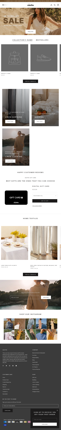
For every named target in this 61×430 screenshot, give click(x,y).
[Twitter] (6, 365)
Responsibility (35, 357)
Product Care (6, 379)
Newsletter (5, 394)
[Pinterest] (12, 365)
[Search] (54, 5)
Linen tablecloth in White (9, 265)
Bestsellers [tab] (42, 40)
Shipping (5, 384)
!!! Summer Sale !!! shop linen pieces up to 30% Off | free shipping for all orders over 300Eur (30, 0)
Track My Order (6, 389)
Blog (33, 360)
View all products (30, 81)
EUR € (5, 4)
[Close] (57, 410)
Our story (34, 355)
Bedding (34, 379)
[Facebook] (3, 365)
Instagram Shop (35, 391)
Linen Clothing (35, 384)
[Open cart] (58, 5)
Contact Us (5, 391)
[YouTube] (16, 365)
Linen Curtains (35, 382)
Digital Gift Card (40, 186)
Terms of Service (36, 369)
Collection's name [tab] (22, 40)
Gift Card (34, 377)
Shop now (30, 31)
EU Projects (35, 367)
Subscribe (45, 424)
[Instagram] (9, 365)
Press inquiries (35, 364)
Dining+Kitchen (35, 389)
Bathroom (34, 386)
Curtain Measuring (7, 382)
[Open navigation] (3, 5)
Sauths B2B (34, 362)
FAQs (4, 377)
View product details (37, 205)
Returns (4, 386)
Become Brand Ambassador (38, 352)
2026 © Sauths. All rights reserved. (14, 419)
